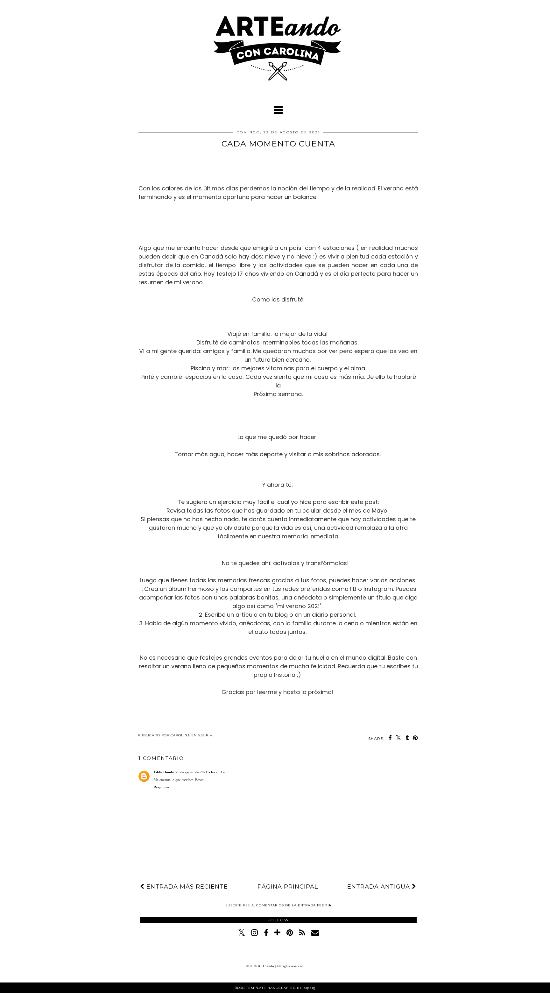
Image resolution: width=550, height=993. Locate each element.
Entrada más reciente (186, 886)
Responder (161, 787)
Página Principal (287, 886)
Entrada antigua (379, 886)
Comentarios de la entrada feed (292, 905)
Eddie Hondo (164, 772)
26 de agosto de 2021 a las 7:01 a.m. (202, 772)
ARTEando (266, 966)
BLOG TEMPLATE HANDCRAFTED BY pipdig (275, 988)
